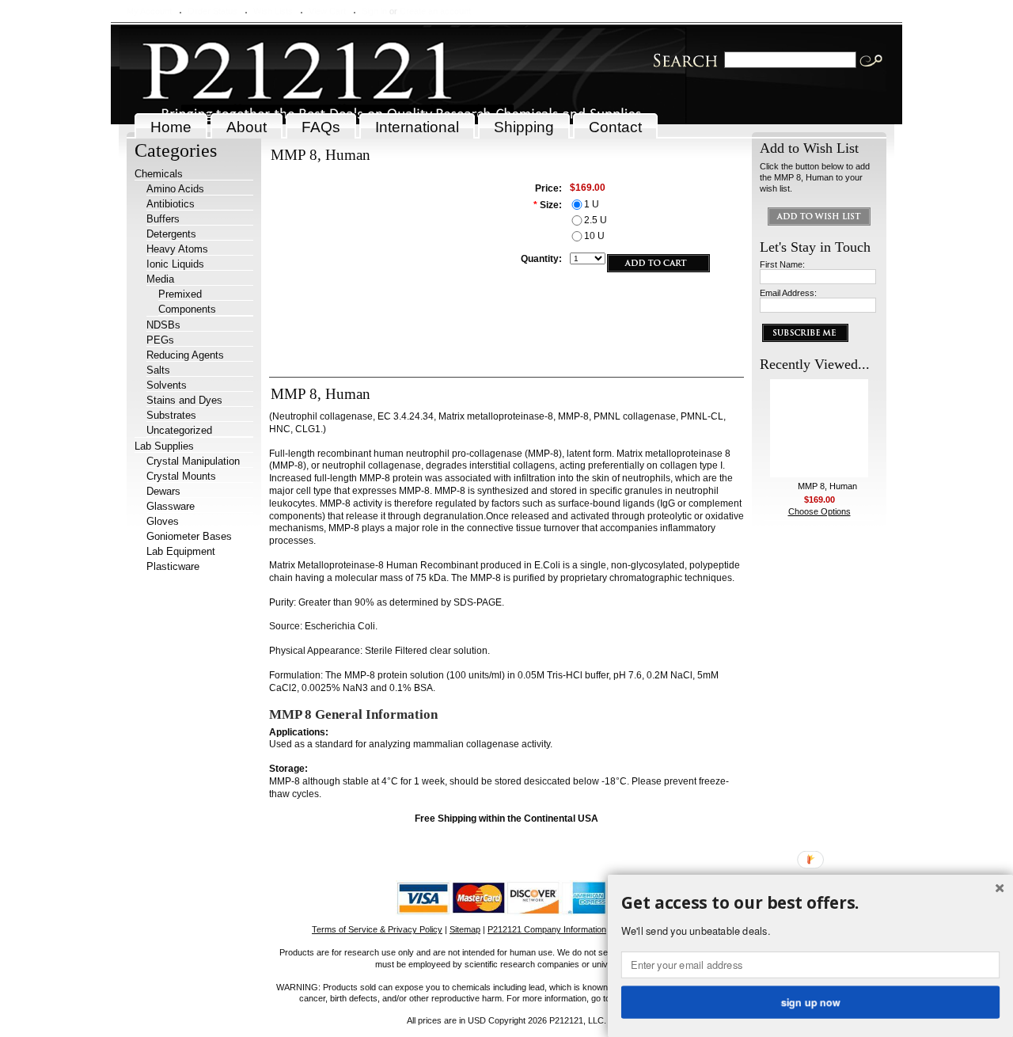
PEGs (160, 340)
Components (187, 309)
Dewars (163, 491)
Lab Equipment (180, 551)
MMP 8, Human (827, 486)
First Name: (782, 264)
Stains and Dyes (184, 400)
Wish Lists (273, 11)
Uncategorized (179, 430)
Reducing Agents (185, 355)
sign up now (810, 1001)
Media (160, 279)
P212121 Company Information (547, 929)
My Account (149, 11)
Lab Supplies (164, 446)
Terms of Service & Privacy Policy (377, 929)
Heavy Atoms (177, 249)
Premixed (180, 294)
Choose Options (819, 511)
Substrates (171, 415)
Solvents (166, 385)
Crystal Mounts (181, 476)
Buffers (163, 219)
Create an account (435, 11)
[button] (810, 903)
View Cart (327, 11)
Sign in (374, 11)
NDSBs (163, 325)
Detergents (171, 234)
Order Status (212, 11)
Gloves (162, 521)
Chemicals (159, 174)
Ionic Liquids (175, 264)
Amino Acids (175, 189)
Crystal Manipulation (193, 461)
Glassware (170, 506)
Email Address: (788, 293)
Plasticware (172, 566)
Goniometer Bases (189, 536)
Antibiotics (170, 204)
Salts (158, 370)
